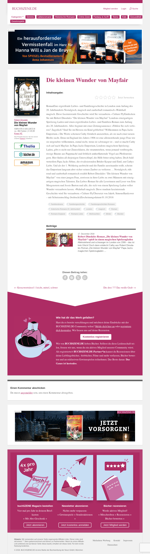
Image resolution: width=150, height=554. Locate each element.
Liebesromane (44, 17)
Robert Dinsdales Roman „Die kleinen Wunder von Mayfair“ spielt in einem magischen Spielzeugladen (105, 238)
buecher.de (27, 154)
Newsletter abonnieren (75, 506)
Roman (114, 209)
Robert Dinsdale (21, 120)
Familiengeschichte (77, 204)
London (89, 209)
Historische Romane (65, 17)
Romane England (58, 214)
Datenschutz (112, 545)
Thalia (26, 145)
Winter (108, 214)
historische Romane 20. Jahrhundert (65, 209)
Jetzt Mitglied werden (115, 525)
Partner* (22, 138)
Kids (124, 17)
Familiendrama (57, 204)
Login (123, 8)
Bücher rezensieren (115, 506)
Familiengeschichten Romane (103, 204)
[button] (65, 277)
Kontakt (117, 540)
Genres (30, 17)
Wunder (120, 214)
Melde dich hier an (105, 326)
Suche (135, 8)
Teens (115, 17)
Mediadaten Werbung (101, 540)
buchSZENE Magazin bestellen (35, 506)
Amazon (27, 162)
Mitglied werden (110, 8)
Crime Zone (84, 17)
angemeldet (27, 392)
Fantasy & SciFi (101, 17)
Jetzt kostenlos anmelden (75, 525)
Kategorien (16, 17)
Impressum (127, 540)
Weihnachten (94, 214)
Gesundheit (135, 17)
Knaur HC (18, 133)
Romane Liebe (77, 214)
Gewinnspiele (17, 21)
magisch (101, 209)
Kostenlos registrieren (96, 336)
